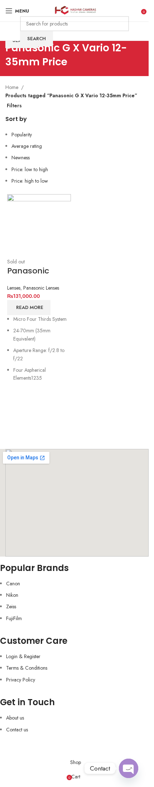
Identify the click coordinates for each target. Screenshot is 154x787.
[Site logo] (74, 10)
